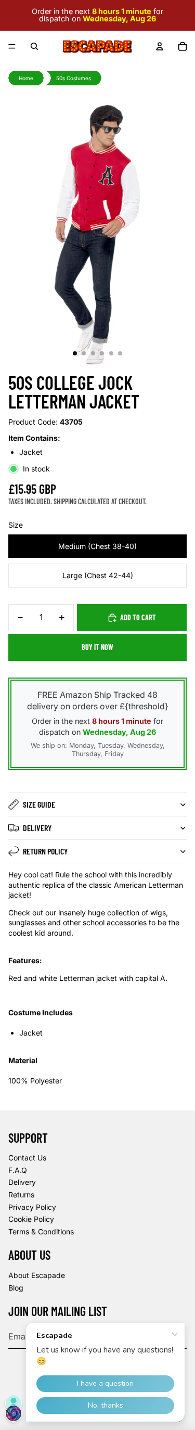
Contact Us (27, 1157)
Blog (15, 1287)
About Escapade (36, 1275)
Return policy (45, 851)
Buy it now (97, 647)
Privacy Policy (32, 1207)
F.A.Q (17, 1170)
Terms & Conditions (41, 1231)
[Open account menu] (159, 46)
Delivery (37, 828)
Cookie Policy (31, 1219)
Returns (21, 1194)
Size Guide (39, 804)
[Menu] (12, 46)
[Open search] (34, 46)
